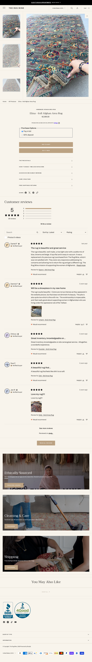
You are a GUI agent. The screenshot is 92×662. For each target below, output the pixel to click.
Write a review (46, 224)
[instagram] (8, 622)
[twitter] (29, 193)
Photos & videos (14, 237)
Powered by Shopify (25, 646)
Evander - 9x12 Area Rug (47, 349)
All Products (12, 101)
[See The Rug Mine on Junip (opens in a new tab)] (51, 433)
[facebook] (26, 193)
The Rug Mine (13, 646)
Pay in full (27, 131)
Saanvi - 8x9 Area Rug (46, 270)
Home (4, 101)
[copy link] (37, 193)
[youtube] (15, 622)
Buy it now (46, 150)
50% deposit (29, 135)
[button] (4, 8)
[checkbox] (21, 237)
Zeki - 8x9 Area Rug (46, 376)
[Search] (71, 8)
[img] (19, 244)
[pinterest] (33, 193)
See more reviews (46, 428)
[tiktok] (11, 622)
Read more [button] (81, 265)
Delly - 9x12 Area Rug (46, 415)
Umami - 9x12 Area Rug (47, 320)
